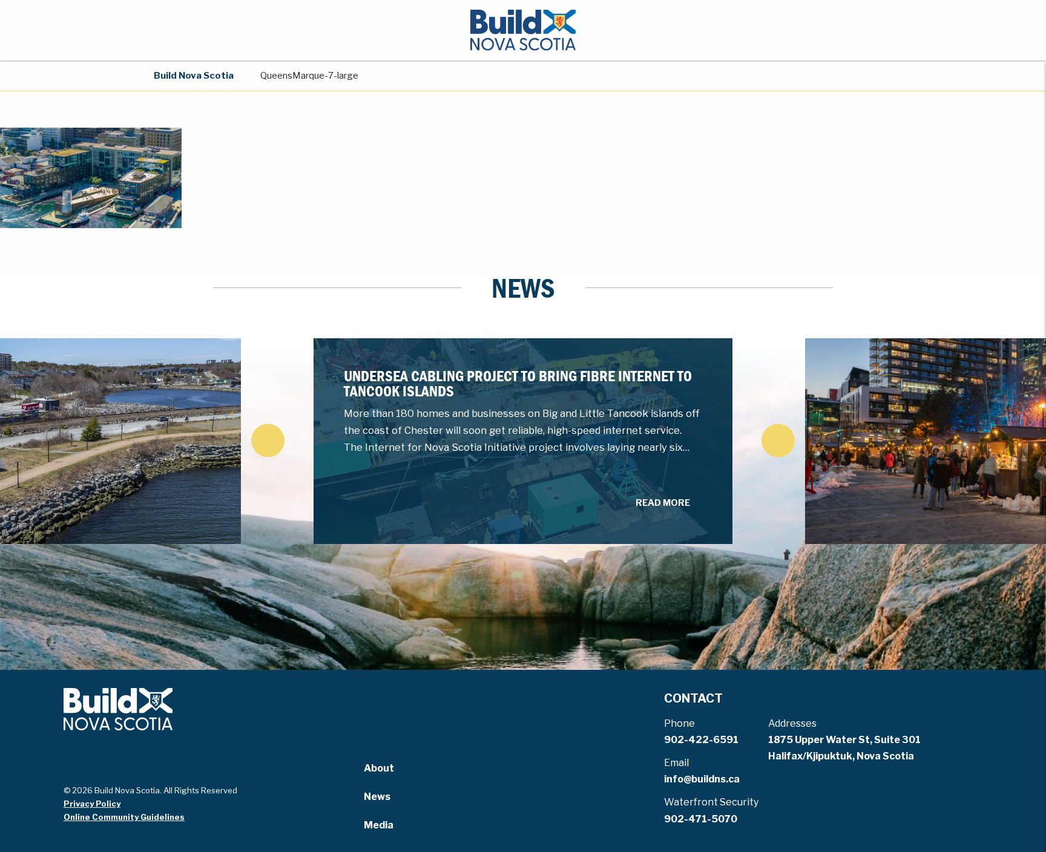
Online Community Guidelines (124, 817)
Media (378, 825)
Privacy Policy (92, 803)
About (379, 768)
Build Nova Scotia (194, 75)
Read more (663, 502)
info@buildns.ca (702, 779)
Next (778, 440)
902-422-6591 (701, 740)
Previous (268, 440)
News (377, 796)
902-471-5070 (700, 819)
